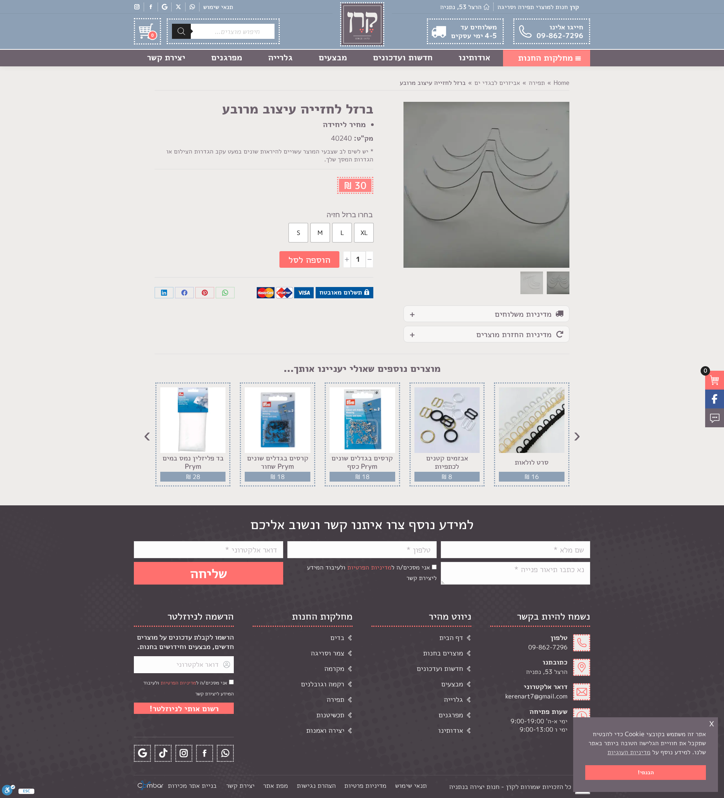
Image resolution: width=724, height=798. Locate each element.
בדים (337, 637)
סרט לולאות (532, 462)
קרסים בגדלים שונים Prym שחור (277, 462)
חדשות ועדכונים (440, 668)
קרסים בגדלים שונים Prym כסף (362, 462)
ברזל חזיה (341, 215)
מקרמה (334, 668)
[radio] (363, 232)
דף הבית (451, 637)
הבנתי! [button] (646, 772)
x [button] (711, 722)
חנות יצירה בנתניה (474, 786)
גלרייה (453, 699)
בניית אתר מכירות (192, 785)
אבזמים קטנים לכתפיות (447, 462)
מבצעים (452, 684)
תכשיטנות (330, 715)
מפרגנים (451, 715)
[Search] (181, 31)
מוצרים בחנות (443, 653)
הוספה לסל (309, 259)
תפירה (335, 699)
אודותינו (450, 730)
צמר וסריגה (327, 653)
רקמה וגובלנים (322, 684)
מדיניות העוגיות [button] (628, 752)
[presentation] (577, 434)
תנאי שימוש (218, 7)
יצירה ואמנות (325, 730)
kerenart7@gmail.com (536, 696)
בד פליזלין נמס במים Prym (193, 462)
